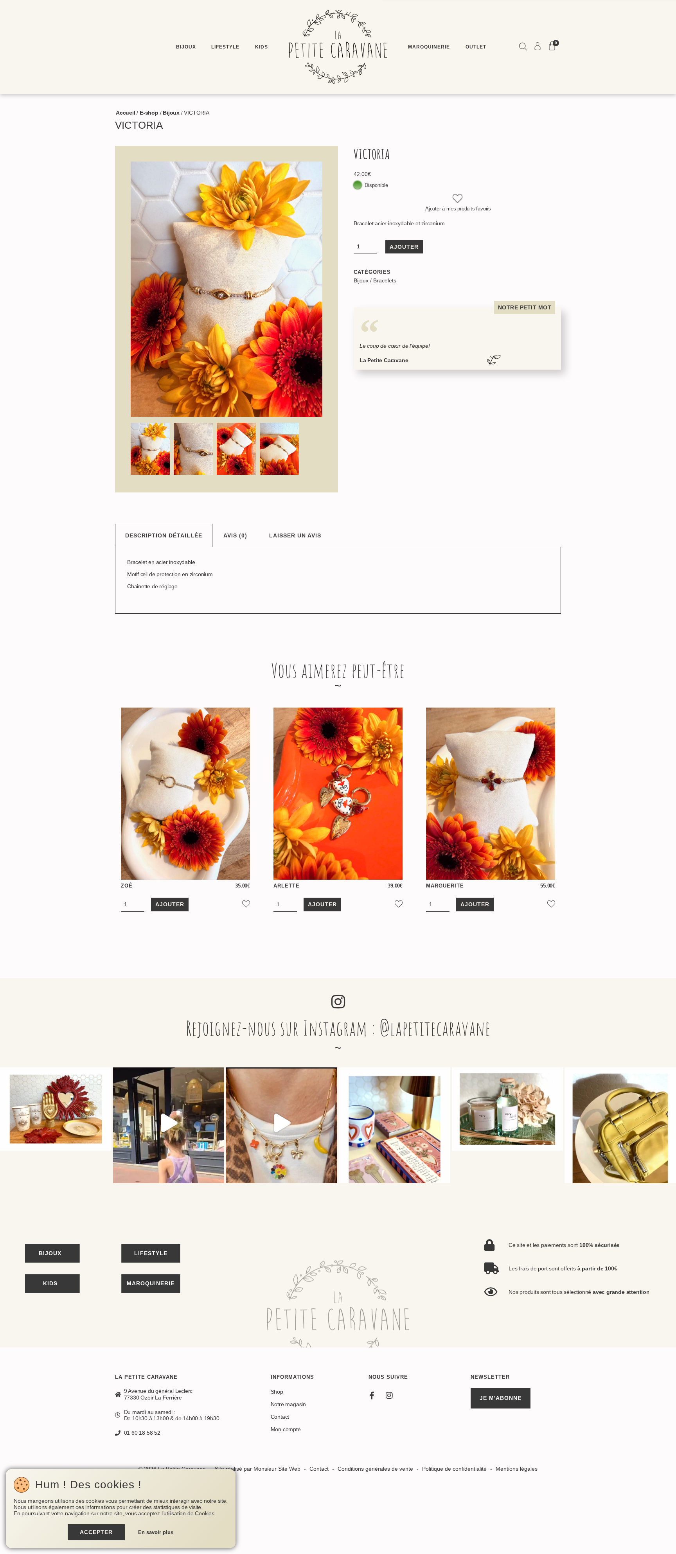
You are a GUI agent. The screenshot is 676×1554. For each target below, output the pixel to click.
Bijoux (186, 46)
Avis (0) (235, 535)
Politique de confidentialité (454, 1469)
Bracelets (384, 280)
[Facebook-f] (371, 1395)
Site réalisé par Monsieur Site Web (257, 1469)
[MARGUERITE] (490, 794)
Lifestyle (225, 46)
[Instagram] (389, 1395)
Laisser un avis (295, 535)
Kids (261, 46)
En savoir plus (155, 1532)
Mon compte (286, 1429)
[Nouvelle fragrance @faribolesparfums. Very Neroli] (507, 1123)
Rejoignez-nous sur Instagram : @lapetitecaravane (338, 1028)
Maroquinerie (429, 46)
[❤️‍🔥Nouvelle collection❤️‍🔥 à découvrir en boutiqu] (55, 1123)
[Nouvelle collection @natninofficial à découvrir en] (620, 1123)
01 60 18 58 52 (142, 1433)
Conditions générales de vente (375, 1469)
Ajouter (404, 247)
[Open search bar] (523, 47)
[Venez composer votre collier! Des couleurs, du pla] (281, 1123)
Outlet (476, 46)
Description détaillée (163, 535)
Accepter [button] (96, 1532)
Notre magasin (288, 1404)
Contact (280, 1417)
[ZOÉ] (185, 794)
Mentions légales (517, 1469)
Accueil (125, 113)
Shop (277, 1392)
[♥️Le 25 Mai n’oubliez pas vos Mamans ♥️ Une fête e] (169, 1123)
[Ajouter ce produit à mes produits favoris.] (457, 199)
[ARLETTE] (338, 794)
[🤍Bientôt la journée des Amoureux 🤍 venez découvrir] (394, 1123)
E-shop (149, 113)
